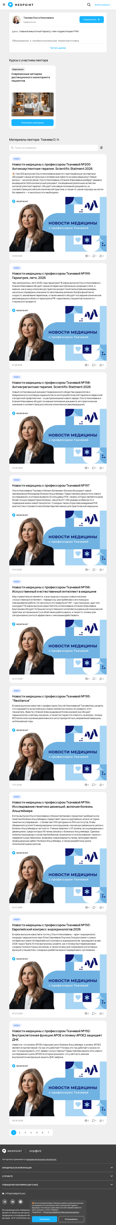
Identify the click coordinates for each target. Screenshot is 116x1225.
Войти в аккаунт (102, 4)
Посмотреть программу (32, 122)
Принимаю (45, 1219)
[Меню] (4, 4)
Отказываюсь (71, 1219)
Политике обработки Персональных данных (61, 1212)
